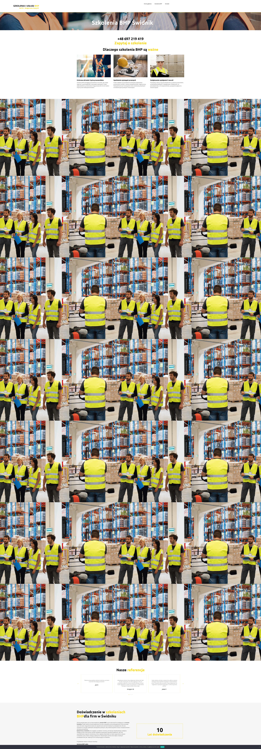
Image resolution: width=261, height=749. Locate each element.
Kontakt (167, 4)
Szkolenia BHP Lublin (82, 744)
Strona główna (147, 4)
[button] (78, 683)
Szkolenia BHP (158, 4)
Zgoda (162, 746)
